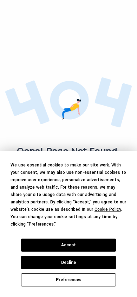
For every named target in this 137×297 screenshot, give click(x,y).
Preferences (68, 279)
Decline (68, 262)
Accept (68, 244)
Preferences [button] (41, 224)
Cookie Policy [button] (107, 209)
